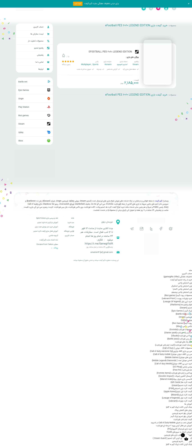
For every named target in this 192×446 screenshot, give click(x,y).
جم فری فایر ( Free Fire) (182, 370)
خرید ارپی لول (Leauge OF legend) (177, 301)
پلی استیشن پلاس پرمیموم (182, 292)
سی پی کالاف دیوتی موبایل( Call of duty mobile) (172, 354)
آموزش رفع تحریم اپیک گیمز (181, 416)
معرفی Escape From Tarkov (47, 244)
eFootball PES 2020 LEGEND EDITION (110, 52)
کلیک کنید (77, 3)
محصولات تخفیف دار (36, 41)
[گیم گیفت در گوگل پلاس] (170, 229)
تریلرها (41, 69)
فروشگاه (71, 226)
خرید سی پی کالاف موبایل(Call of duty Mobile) (173, 363)
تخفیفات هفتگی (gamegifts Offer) (178, 276)
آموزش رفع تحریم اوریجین (182, 413)
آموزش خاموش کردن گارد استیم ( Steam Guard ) (172, 438)
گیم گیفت (158, 201)
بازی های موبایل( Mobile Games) (178, 357)
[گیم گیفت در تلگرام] (131, 229)
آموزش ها (188, 404)
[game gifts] (29, 8)
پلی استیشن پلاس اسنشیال (181, 286)
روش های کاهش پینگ (183, 410)
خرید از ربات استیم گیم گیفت (181, 279)
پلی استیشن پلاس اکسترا (182, 289)
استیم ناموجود (122, 64)
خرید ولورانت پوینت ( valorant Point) (177, 298)
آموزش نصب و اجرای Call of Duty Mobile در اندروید (171, 422)
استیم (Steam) (186, 307)
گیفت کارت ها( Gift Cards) (181, 382)
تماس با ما (40, 62)
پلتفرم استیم (39, 48)
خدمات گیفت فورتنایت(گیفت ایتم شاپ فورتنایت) (173, 345)
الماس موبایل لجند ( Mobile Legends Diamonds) (172, 360)
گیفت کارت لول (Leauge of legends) (177, 397)
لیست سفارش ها (37, 34)
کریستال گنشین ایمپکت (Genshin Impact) (175, 376)
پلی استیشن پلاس (185, 282)
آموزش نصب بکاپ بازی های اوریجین (178, 435)
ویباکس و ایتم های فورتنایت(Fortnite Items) (174, 373)
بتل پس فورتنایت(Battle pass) (179, 338)
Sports (95, 64)
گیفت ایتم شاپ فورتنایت (182, 419)
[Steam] (137, 52)
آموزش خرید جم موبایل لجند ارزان (46, 226)
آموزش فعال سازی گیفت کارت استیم (45, 231)
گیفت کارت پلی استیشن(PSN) (180, 388)
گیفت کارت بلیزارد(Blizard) (181, 394)
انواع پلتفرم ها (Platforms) (181, 304)
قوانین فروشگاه (69, 231)
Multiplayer (86, 64)
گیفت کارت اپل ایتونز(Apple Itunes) (178, 391)
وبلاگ (55, 248)
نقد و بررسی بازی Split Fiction (47, 218)
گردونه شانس (53, 235)
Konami (108, 64)
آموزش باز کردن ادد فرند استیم (47, 222)
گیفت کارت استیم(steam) (182, 385)
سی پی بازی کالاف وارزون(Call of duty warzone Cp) (171, 351)
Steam (136, 64)
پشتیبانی (40, 55)
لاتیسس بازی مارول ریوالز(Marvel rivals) (176, 379)
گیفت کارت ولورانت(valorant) (180, 401)
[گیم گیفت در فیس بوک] (161, 229)
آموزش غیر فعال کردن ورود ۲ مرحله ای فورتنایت (174, 425)
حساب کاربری (38, 27)
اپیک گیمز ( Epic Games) (181, 310)
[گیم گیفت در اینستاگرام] (141, 229)
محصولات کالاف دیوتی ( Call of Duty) (177, 348)
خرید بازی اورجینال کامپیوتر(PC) (179, 429)
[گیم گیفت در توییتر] (151, 229)
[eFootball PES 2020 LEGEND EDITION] (158, 62)
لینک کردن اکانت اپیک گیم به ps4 (179, 407)
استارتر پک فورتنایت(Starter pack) (178, 332)
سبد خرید (70, 222)
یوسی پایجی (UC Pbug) (182, 366)
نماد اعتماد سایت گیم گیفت (48, 240)
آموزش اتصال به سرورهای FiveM (179, 432)
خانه (72, 218)
